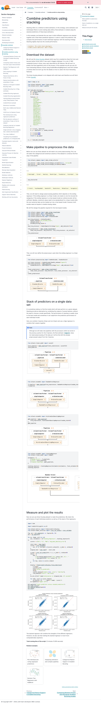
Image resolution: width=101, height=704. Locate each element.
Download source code (89, 44)
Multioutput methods (7, 177)
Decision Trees (6, 37)
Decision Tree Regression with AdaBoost (11, 68)
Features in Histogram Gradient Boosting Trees (11, 85)
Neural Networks (6, 182)
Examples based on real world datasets (10, 142)
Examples (30, 7)
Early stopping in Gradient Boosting (10, 72)
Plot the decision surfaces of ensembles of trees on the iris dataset (11, 121)
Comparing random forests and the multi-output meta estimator (11, 63)
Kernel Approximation (7, 162)
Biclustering (5, 20)
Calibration (5, 22)
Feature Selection (6, 145)
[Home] (25, 12)
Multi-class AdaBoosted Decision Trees (12, 108)
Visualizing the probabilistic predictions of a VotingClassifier (11, 137)
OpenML (33, 77)
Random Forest (50, 475)
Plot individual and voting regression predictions (9, 115)
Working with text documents (10, 197)
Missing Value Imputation (8, 170)
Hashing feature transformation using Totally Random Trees (11, 99)
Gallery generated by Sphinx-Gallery (70, 686)
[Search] (86, 7)
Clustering (4, 27)
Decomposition (6, 40)
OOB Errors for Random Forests (11, 112)
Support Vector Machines (9, 194)
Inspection (5, 160)
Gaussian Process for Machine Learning (10, 154)
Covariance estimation (8, 30)
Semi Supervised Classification (10, 192)
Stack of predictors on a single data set (90, 24)
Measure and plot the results (89, 27)
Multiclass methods (7, 175)
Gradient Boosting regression (11, 93)
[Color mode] (89, 7)
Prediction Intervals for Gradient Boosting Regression (11, 126)
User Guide (19, 7)
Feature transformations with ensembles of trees (11, 81)
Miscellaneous (6, 167)
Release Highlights (7, 17)
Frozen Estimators (7, 148)
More (46, 7)
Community (38, 7)
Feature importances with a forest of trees (10, 76)
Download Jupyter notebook (91, 46)
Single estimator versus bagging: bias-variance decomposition (12, 130)
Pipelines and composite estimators (8, 186)
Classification (5, 25)
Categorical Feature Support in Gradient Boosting (11, 48)
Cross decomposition (7, 32)
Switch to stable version (64, 2)
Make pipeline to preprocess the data (89, 19)
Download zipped (88, 47)
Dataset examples (7, 35)
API (25, 7)
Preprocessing (6, 189)
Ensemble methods (7, 45)
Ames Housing (40, 59)
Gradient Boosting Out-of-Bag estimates (11, 90)
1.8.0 (96, 7)
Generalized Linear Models (9, 157)
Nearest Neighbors (7, 180)
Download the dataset (88, 16)
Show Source (88, 39)
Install (13, 7)
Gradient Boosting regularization (11, 96)
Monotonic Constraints (9, 105)
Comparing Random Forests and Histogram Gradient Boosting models (11, 58)
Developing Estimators (8, 42)
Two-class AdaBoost (9, 134)
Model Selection (6, 172)
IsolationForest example (9, 103)
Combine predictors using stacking (10, 53)
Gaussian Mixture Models (8, 150)
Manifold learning (6, 165)
